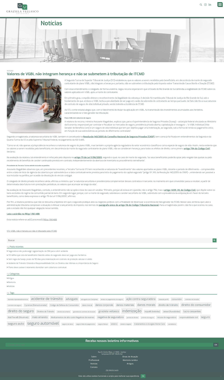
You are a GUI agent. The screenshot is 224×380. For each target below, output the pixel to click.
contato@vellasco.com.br (112, 338)
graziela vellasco (109, 281)
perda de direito (132, 287)
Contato (93, 332)
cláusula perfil (163, 269)
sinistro (114, 293)
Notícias (11, 256)
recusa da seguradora (166, 287)
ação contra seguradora (140, 268)
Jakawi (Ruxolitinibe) (171, 281)
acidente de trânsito (47, 268)
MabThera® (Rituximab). (18, 287)
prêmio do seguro (147, 287)
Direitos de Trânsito (45, 281)
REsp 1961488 (50, 189)
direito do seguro (21, 280)
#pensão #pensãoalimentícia (18, 269)
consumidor (177, 269)
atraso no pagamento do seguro (112, 269)
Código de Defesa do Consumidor (64, 274)
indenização (131, 280)
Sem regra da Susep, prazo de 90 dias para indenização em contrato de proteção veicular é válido (50, 229)
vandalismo (172, 294)
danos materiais (125, 274)
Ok (143, 376)
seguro (205, 286)
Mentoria (12, 252)
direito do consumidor (196, 274)
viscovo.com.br (112, 346)
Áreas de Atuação (130, 321)
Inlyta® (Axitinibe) (152, 281)
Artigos (11, 248)
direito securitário (63, 281)
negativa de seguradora (110, 286)
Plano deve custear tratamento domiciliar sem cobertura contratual (37, 237)
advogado (72, 268)
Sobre (93, 321)
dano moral (87, 274)
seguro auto (16, 293)
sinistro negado (126, 294)
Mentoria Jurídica (130, 325)
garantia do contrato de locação (84, 281)
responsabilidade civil (188, 287)
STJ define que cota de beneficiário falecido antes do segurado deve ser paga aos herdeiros (47, 225)
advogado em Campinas (89, 269)
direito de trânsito (168, 274)
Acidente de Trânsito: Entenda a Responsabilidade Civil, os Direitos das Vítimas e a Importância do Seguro (53, 233)
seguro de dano (67, 294)
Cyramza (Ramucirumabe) (35, 274)
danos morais (146, 274)
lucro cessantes (192, 281)
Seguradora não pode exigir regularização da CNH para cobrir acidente (38, 221)
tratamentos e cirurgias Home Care (149, 293)
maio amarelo (40, 286)
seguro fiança (103, 294)
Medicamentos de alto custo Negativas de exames (72, 287)
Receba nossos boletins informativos (112, 305)
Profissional (94, 325)
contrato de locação (192, 269)
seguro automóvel (43, 292)
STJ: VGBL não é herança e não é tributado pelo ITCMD (32, 200)
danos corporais (104, 274)
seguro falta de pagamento (85, 294)
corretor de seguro (14, 275)
